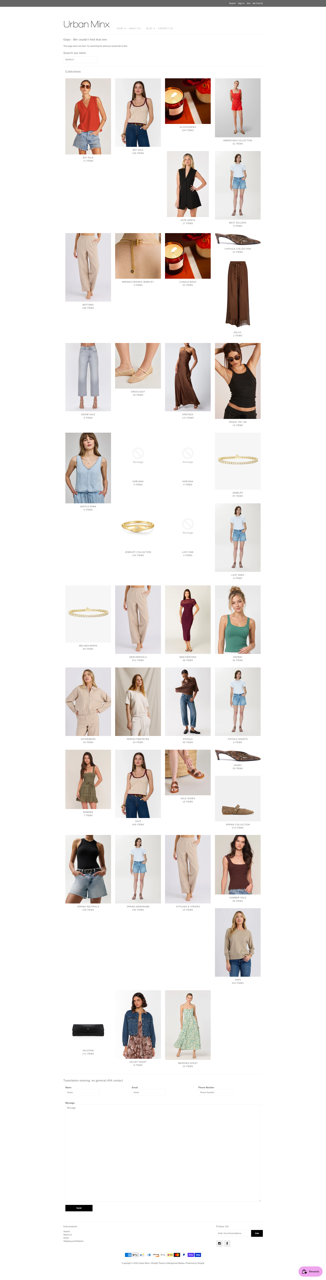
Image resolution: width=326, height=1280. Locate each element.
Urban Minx (144, 1263)
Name (68, 1087)
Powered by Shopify (195, 1263)
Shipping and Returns (73, 1241)
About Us (135, 28)
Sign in (241, 3)
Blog (149, 28)
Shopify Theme (158, 1263)
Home (66, 1238)
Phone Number (206, 1087)
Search (66, 1231)
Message (70, 1103)
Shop (120, 28)
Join (248, 3)
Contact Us (165, 28)
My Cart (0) (258, 3)
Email (135, 1087)
